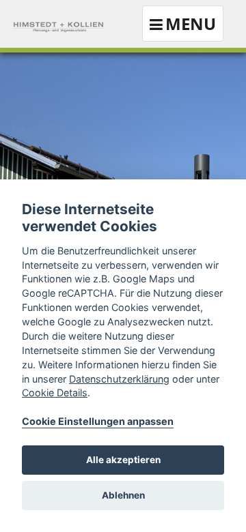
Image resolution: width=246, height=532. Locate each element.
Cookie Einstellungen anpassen (98, 421)
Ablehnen (123, 495)
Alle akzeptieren (123, 459)
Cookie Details (54, 392)
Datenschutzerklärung (119, 379)
